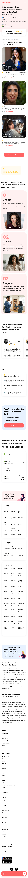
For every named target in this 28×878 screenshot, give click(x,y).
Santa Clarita (5, 531)
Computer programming (8, 785)
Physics (20, 548)
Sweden (20, 621)
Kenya (12, 596)
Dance (3, 773)
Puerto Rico (6, 616)
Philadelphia (5, 810)
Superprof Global (6, 740)
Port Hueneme (13, 528)
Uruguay (13, 630)
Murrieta (20, 524)
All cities (4, 836)
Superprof (3, 37)
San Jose (6, 515)
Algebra (13, 546)
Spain (12, 621)
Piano (3, 761)
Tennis (3, 780)
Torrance (20, 530)
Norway (12, 609)
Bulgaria (20, 573)
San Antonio (5, 815)
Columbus (4, 834)
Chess (3, 787)
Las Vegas (6, 509)
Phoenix (20, 509)
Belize (12, 570)
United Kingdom (6, 631)
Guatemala (6, 588)
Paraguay (20, 611)
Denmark (13, 580)
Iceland (5, 591)
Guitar (3, 765)
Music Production (6, 789)
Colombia (13, 578)
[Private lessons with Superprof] (6, 3)
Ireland (5, 593)
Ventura (13, 534)
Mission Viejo (14, 524)
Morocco (13, 603)
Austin (3, 824)
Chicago (4, 805)
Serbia (12, 618)
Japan (5, 596)
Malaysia (13, 598)
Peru (5, 614)
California (4, 39)
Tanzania (20, 623)
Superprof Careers (6, 748)
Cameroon (6, 575)
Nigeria (5, 609)
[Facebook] (11, 869)
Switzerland (6, 623)
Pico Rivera (6, 527)
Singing (4, 758)
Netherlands (6, 605)
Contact (4, 851)
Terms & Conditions (7, 736)
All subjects (5, 792)
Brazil (12, 573)
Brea (5, 517)
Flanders (20, 584)
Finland (12, 584)
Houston (4, 807)
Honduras (13, 588)
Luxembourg (6, 598)
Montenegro (6, 603)
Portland (6, 511)
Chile (5, 578)
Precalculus (21, 550)
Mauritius (6, 600)
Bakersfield (21, 515)
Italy (12, 593)
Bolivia (19, 570)
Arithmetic (20, 555)
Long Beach (21, 521)
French (3, 775)
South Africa (6, 621)
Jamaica (20, 593)
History (13, 550)
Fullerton (20, 517)
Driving (4, 770)
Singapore (20, 618)
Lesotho (20, 596)
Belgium (5, 570)
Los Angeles (13, 509)
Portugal (20, 614)
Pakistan (6, 611)
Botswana (6, 573)
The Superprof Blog (7, 844)
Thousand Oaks (13, 531)
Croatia (5, 580)
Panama (13, 611)
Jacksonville (5, 827)
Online (19, 534)
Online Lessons (6, 743)
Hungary (20, 588)
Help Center (5, 848)
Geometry (13, 548)
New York (4, 800)
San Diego (13, 511)
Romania (13, 616)
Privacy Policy (5, 738)
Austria (20, 568)
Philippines (13, 614)
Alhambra (13, 515)
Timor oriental (5, 628)
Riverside (20, 527)
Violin (3, 782)
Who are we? (5, 733)
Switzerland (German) (14, 624)
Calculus (6, 555)
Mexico (12, 600)
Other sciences (13, 556)
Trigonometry (7, 548)
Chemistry (20, 546)
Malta (19, 598)
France (5, 586)
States (3, 745)
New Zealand (13, 606)
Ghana (19, 586)
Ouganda (20, 609)
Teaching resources (7, 846)
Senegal (5, 618)
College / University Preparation (6, 552)
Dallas (3, 819)
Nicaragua (20, 605)
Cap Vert (20, 575)
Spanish (4, 763)
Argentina (6, 568)
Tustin (5, 534)
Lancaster (13, 521)
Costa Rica (20, 578)
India (12, 591)
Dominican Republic (20, 581)
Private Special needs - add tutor (13, 37)
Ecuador (5, 584)
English (4, 768)
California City (13, 518)
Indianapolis (5, 831)
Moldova (20, 600)
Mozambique (21, 603)
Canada (13, 575)
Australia (13, 568)
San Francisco (20, 512)
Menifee (5, 524)
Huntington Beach (6, 522)
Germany (13, 586)
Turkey (12, 627)
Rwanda (20, 616)
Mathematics (7, 546)
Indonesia (20, 591)
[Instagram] (16, 869)
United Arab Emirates (21, 628)
